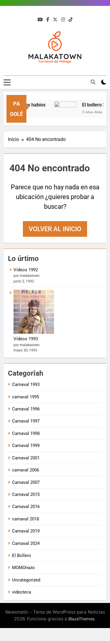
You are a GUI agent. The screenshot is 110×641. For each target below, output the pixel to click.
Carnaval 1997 (26, 421)
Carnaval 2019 (26, 531)
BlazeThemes (81, 618)
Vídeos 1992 (25, 269)
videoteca (21, 592)
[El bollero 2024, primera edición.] (64, 112)
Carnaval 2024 (26, 543)
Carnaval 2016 (26, 506)
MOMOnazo (23, 567)
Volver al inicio (55, 229)
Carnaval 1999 (26, 445)
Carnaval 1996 (26, 409)
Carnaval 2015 (26, 494)
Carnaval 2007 (26, 482)
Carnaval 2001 (26, 458)
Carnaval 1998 (26, 433)
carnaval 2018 (25, 519)
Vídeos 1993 (25, 338)
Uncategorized (26, 580)
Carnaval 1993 (26, 384)
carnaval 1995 (25, 397)
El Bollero (21, 555)
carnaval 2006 (25, 470)
